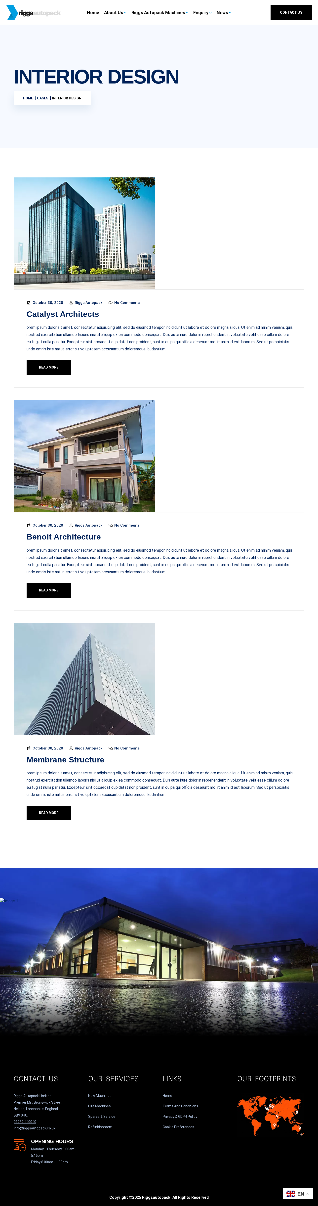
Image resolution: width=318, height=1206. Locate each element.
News (222, 12)
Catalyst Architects (63, 314)
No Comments (126, 302)
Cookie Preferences (178, 1127)
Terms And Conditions (180, 1106)
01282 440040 (25, 1122)
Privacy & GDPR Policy (180, 1117)
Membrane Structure (65, 759)
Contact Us (291, 12)
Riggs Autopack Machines (158, 12)
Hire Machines (99, 1106)
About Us (113, 12)
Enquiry (200, 12)
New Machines (100, 1096)
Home (93, 12)
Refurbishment (100, 1127)
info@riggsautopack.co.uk (34, 1128)
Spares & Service (101, 1117)
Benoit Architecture (64, 536)
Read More (48, 367)
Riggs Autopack (88, 302)
